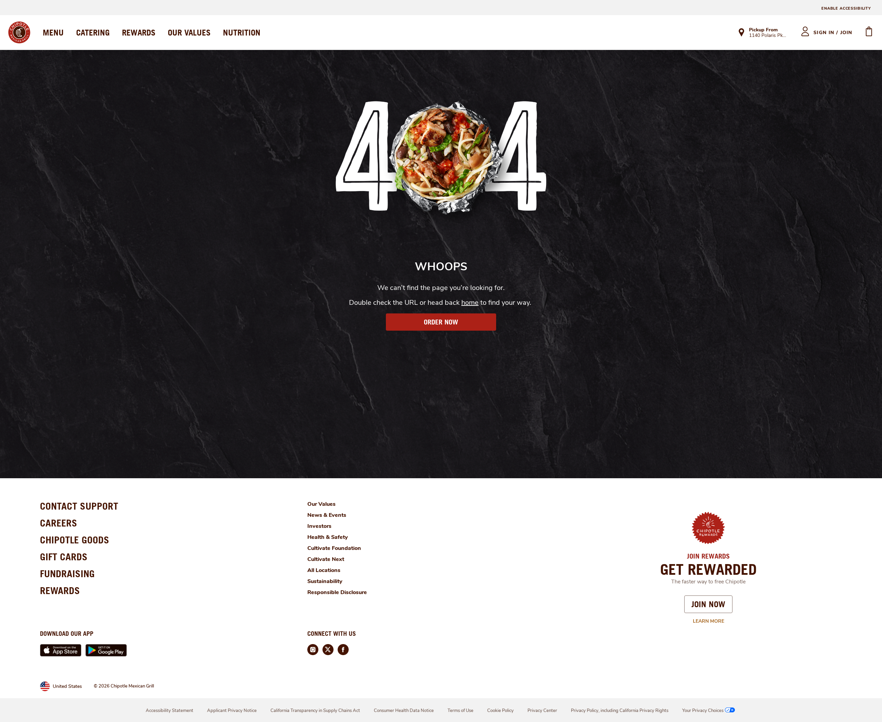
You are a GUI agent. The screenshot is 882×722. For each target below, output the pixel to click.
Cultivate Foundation (334, 548)
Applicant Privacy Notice (232, 711)
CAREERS (58, 523)
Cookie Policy (500, 711)
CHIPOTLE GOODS (74, 539)
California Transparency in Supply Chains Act (315, 711)
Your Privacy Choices (703, 711)
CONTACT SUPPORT (79, 506)
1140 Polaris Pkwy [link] (769, 36)
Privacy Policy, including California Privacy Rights (619, 711)
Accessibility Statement (169, 711)
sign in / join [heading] (832, 32)
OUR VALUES (189, 32)
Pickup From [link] (763, 30)
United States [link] (67, 686)
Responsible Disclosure (337, 592)
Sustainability (324, 581)
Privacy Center (542, 711)
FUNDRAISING (67, 573)
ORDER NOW (441, 322)
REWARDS (138, 32)
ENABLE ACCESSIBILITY (846, 8)
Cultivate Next (325, 559)
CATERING (93, 32)
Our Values (321, 504)
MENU (53, 32)
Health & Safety (327, 537)
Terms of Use (460, 711)
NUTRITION (241, 32)
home (470, 302)
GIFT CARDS (64, 556)
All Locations (323, 570)
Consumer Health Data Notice (404, 711)
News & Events (326, 515)
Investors (319, 526)
